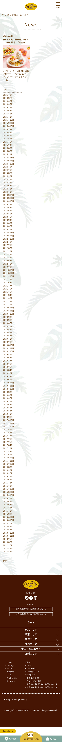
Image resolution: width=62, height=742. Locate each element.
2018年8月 (8, 395)
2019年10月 (8, 351)
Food (9, 675)
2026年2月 (8, 114)
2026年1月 (8, 117)
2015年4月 (8, 508)
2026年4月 (8, 107)
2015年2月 (8, 511)
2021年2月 (8, 301)
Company (30, 675)
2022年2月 (8, 264)
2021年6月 (8, 289)
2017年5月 (8, 442)
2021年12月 (8, 270)
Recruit (29, 665)
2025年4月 (8, 145)
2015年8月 (8, 498)
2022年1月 (8, 267)
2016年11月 (8, 461)
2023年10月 (8, 201)
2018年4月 (8, 408)
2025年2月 (8, 151)
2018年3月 (8, 411)
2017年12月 (8, 420)
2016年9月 (8, 467)
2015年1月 (8, 514)
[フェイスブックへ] (31, 598)
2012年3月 (8, 551)
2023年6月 (8, 214)
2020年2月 (8, 339)
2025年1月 (8, 154)
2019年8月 (8, 358)
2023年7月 (8, 210)
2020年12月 (8, 307)
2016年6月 (8, 476)
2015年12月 (8, 489)
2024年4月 (8, 182)
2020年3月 (8, 336)
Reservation (31, 668)
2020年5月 (8, 329)
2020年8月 (8, 320)
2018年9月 (8, 392)
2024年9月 (8, 167)
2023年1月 (8, 229)
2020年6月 (8, 326)
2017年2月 (8, 451)
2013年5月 (8, 539)
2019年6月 (8, 364)
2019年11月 (8, 348)
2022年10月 (8, 239)
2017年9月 (8, 429)
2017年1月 (8, 455)
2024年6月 (8, 176)
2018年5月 (8, 404)
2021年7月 (8, 286)
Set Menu (11, 681)
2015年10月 (8, 495)
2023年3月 (8, 223)
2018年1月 (8, 417)
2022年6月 (8, 251)
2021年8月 (8, 283)
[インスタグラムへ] (35, 598)
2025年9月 (8, 129)
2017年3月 (8, 448)
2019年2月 (8, 376)
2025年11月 (8, 123)
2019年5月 (8, 367)
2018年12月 (8, 383)
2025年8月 (8, 132)
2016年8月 (8, 470)
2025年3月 (8, 148)
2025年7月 (8, 135)
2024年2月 (8, 189)
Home (9, 662)
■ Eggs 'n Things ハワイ (15, 699)
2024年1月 (8, 192)
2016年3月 (8, 483)
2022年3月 (8, 261)
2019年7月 (8, 361)
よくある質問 (32, 678)
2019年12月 (8, 345)
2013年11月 (8, 536)
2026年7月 (8, 98)
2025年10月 (8, 126)
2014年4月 (8, 526)
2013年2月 (8, 542)
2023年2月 (8, 226)
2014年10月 (8, 520)
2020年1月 (8, 342)
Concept (10, 665)
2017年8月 (8, 433)
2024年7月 (8, 173)
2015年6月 (8, 504)
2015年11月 (8, 492)
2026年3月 (8, 110)
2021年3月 (8, 298)
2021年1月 (8, 304)
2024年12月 (8, 157)
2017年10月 (8, 426)
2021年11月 (8, 273)
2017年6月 (8, 439)
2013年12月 (8, 533)
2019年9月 (8, 354)
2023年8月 (8, 207)
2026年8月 (8, 95)
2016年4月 (8, 480)
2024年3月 (8, 186)
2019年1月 (8, 380)
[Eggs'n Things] (31, 9)
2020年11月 (8, 311)
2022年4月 (8, 257)
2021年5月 (8, 292)
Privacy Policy (32, 672)
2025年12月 (8, 120)
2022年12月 (8, 232)
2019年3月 (8, 373)
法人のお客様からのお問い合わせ (31, 614)
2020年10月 (8, 314)
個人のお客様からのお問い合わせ (31, 609)
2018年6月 (8, 401)
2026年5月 (8, 104)
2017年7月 (8, 436)
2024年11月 (8, 161)
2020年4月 (8, 333)
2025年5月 (8, 142)
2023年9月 (8, 204)
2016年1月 (8, 486)
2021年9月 (8, 279)
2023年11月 (8, 198)
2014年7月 (8, 523)
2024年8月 (8, 170)
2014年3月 (8, 530)
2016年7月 (8, 473)
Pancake (10, 672)
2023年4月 (8, 220)
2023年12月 (8, 195)
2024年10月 (8, 164)
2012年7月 (8, 545)
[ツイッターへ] (27, 598)
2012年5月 (8, 548)
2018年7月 (8, 398)
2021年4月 (8, 295)
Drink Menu (12, 678)
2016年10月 (8, 464)
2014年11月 (8, 517)
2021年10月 (8, 276)
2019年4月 (8, 370)
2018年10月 (8, 389)
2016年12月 (8, 458)
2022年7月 (8, 248)
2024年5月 (8, 179)
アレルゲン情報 (33, 681)
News (28, 662)
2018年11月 (8, 386)
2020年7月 (8, 323)
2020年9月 (8, 317)
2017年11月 (8, 423)
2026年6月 (8, 101)
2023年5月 (8, 217)
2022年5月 (8, 254)
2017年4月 (8, 445)
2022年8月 (8, 245)
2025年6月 (8, 139)
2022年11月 (8, 236)
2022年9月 (8, 242)
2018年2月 (8, 414)
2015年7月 (8, 501)
